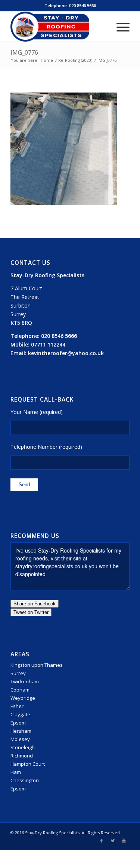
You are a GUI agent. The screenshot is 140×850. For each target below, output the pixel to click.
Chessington (24, 780)
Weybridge (22, 698)
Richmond (21, 755)
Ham (15, 772)
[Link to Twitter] (112, 840)
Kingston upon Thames (36, 665)
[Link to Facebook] (101, 840)
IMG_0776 (24, 52)
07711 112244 (48, 344)
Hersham (20, 731)
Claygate (20, 714)
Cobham (19, 689)
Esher (17, 706)
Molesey (20, 739)
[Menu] (119, 27)
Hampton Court (27, 763)
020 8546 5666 (82, 5)
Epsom (18, 722)
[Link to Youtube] (124, 840)
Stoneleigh (22, 747)
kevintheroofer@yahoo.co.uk (66, 353)
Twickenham (24, 681)
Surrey (18, 673)
